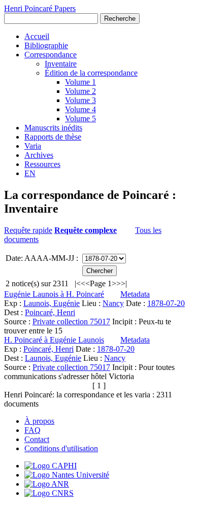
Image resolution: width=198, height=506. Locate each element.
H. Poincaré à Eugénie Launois (54, 339)
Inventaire (61, 63)
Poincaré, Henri (50, 312)
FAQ (32, 430)
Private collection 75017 (71, 321)
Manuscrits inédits (53, 127)
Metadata (135, 294)
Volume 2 (80, 91)
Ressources (42, 164)
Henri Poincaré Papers (40, 8)
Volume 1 (80, 82)
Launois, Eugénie (51, 303)
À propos (39, 421)
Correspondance (50, 54)
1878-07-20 (166, 303)
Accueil (36, 36)
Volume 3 (80, 100)
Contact (36, 439)
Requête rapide (28, 230)
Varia (32, 146)
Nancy (113, 303)
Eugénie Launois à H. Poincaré (54, 294)
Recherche (120, 18)
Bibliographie (46, 45)
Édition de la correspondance (91, 73)
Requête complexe (85, 230)
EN (30, 173)
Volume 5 (80, 118)
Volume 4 (80, 109)
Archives (38, 155)
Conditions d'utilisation (61, 448)
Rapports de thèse (52, 136)
